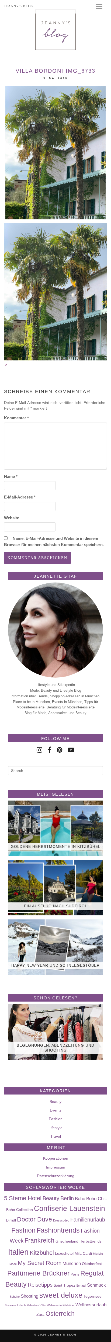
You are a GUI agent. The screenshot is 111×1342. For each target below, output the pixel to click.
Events (55, 1110)
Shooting (29, 1296)
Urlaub (21, 1305)
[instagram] (39, 750)
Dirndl (11, 1220)
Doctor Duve (34, 1219)
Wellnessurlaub (90, 1304)
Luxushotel (64, 1253)
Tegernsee (93, 1296)
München (72, 1263)
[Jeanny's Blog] (55, 29)
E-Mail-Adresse (20, 497)
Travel (55, 1136)
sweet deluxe (60, 1295)
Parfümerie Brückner (38, 1273)
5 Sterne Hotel (22, 1198)
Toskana (10, 1305)
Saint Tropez (64, 1285)
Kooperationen (55, 1158)
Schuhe (15, 1296)
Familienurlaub (87, 1220)
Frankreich (39, 1240)
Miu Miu (98, 1253)
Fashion (56, 1119)
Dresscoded (61, 1220)
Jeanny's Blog (62, 1334)
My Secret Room (39, 1263)
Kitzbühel (42, 1252)
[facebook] (49, 750)
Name (11, 476)
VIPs (43, 1305)
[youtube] (71, 750)
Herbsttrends (90, 1241)
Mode (13, 1264)
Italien (18, 1251)
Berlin (67, 1198)
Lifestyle (55, 1128)
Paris (75, 1274)
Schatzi (81, 1285)
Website (11, 518)
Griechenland (67, 1241)
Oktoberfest (92, 1263)
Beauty (55, 1101)
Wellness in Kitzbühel (60, 1305)
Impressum (55, 1167)
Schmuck (96, 1285)
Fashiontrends (58, 1230)
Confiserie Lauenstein (69, 1208)
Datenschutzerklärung (55, 1176)
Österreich (60, 1313)
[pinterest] (60, 750)
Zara (40, 1314)
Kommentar (16, 418)
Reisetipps (40, 1285)
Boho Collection (19, 1209)
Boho (80, 1198)
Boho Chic (96, 1198)
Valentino (33, 1305)
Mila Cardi (83, 1253)
